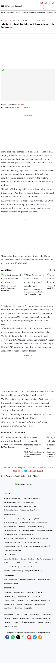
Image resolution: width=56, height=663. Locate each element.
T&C (25, 614)
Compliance (7, 622)
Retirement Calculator (36, 563)
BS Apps (14, 626)
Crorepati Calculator (28, 559)
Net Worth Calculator (44, 559)
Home (3, 13)
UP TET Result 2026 (10, 534)
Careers (6, 626)
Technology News (22, 600)
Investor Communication (21, 618)
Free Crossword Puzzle (11, 583)
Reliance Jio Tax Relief (44, 530)
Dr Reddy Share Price (11, 510)
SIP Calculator (21, 563)
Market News (31, 592)
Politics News (18, 608)
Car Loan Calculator (10, 567)
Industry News (45, 600)
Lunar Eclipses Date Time (12, 542)
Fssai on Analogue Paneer (12, 546)
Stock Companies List (10, 579)
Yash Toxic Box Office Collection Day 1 (16, 538)
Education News (9, 604)
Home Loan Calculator (27, 567)
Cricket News (36, 596)
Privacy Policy (34, 614)
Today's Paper (8, 614)
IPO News (41, 592)
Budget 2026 (28, 608)
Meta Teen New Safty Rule (31, 542)
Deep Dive (22, 527)
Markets (32, 13)
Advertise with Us (29, 622)
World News (35, 600)
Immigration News (23, 596)
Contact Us (17, 622)
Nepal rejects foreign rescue (12, 550)
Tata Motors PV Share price (13, 506)
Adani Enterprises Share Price (32, 498)
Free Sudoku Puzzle (44, 579)
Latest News (7, 592)
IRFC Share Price (28, 502)
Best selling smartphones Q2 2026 (28, 519)
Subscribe (48, 622)
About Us (18, 614)
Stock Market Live (10, 519)
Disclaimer (7, 618)
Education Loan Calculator (12, 571)
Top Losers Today (42, 523)
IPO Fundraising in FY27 (27, 530)
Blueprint (41, 13)
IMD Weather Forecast (35, 527)
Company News (19, 592)
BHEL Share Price (30, 506)
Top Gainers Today (10, 527)
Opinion (50, 13)
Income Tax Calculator (11, 559)
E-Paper (25, 13)
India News (9, 21)
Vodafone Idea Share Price (28, 510)
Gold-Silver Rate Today (27, 523)
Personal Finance (9, 600)
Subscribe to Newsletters (27, 579)
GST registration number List (41, 618)
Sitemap (40, 622)
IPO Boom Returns (10, 530)
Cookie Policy (46, 614)
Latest (17, 13)
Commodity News (9, 596)
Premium (10, 13)
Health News (28, 604)
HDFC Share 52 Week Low (39, 538)
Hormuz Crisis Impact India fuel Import (35, 546)
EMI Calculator (9, 563)
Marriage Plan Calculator (32, 571)
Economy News (40, 604)
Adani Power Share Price (12, 502)
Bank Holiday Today (10, 523)
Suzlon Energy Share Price (12, 498)
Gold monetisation (25, 534)
